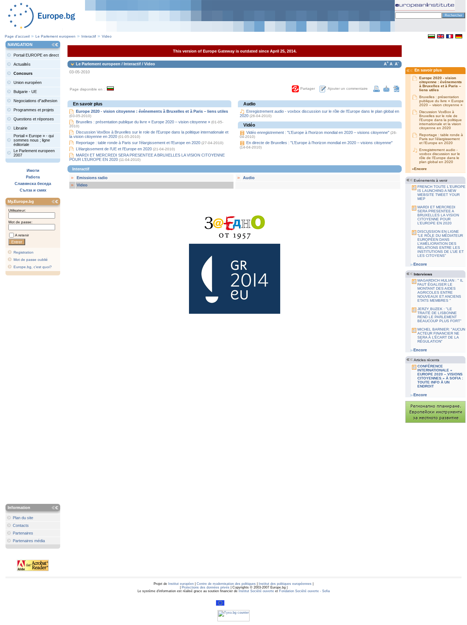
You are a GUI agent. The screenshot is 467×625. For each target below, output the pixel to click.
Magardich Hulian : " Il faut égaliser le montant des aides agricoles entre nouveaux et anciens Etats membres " (440, 290)
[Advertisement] (34, 390)
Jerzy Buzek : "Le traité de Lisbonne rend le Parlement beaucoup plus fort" (439, 315)
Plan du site (23, 518)
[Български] (431, 37)
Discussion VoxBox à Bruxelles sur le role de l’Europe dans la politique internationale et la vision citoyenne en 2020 (440, 120)
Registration (23, 252)
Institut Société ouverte (256, 591)
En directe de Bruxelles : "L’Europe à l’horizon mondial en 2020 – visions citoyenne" (319, 142)
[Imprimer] (376, 90)
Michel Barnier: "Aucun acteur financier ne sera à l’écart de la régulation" (441, 335)
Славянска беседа (33, 183)
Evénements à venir (430, 180)
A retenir (22, 235)
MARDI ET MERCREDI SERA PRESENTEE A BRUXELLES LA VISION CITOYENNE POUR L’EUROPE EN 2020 (438, 215)
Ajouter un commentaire (348, 88)
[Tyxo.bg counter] (233, 620)
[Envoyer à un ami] (386, 90)
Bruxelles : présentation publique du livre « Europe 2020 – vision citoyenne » (143, 122)
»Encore (419, 169)
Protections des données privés (205, 587)
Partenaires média (29, 541)
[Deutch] (458, 37)
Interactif (89, 36)
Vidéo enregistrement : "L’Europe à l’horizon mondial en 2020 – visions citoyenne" (317, 132)
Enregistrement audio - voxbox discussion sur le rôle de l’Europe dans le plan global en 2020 (439, 156)
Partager (307, 88)
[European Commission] (220, 604)
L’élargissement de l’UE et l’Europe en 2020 (114, 149)
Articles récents (426, 360)
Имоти (33, 170)
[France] (449, 37)
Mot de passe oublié (30, 260)
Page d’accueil (17, 36)
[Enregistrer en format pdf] (396, 90)
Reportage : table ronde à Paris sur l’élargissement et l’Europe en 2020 (138, 142)
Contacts (21, 525)
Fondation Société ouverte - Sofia (304, 591)
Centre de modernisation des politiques (226, 584)
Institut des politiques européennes (285, 584)
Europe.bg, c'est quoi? (32, 267)
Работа (33, 177)
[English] (440, 37)
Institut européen (181, 584)
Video (107, 36)
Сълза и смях (33, 190)
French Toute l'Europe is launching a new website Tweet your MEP (441, 193)
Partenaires (23, 533)
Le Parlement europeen (55, 36)
